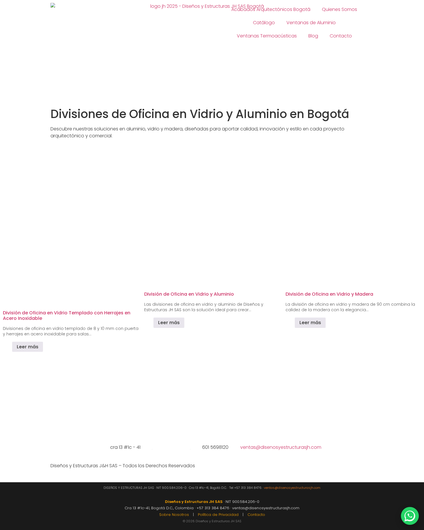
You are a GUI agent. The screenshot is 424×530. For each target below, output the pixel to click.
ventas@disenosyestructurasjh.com (292, 487)
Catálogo (264, 22)
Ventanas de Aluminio (311, 22)
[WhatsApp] (410, 516)
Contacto (341, 36)
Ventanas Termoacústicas (267, 36)
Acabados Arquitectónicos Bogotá (270, 9)
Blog (313, 36)
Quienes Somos (339, 9)
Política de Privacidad (218, 514)
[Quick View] (9, 346)
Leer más (27, 346)
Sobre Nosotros (174, 514)
